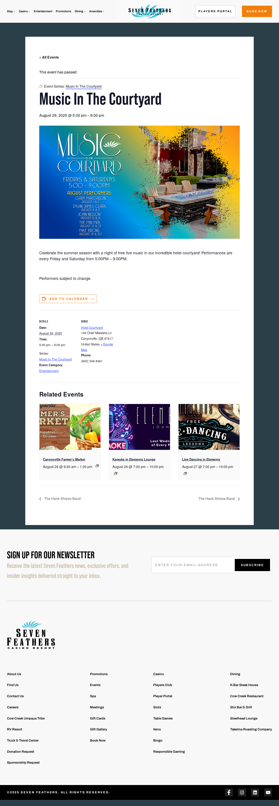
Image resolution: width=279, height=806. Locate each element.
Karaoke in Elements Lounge (133, 459)
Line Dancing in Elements (201, 459)
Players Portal (215, 11)
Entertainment (49, 371)
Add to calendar (68, 298)
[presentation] (69, 427)
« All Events (49, 57)
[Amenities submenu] (103, 11)
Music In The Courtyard (55, 359)
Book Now (257, 11)
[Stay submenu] (14, 11)
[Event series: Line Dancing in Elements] (185, 473)
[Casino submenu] (29, 11)
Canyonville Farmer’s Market (64, 459)
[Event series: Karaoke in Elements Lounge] (115, 473)
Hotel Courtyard (92, 327)
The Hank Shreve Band (62, 498)
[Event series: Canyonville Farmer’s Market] (97, 466)
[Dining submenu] (85, 11)
